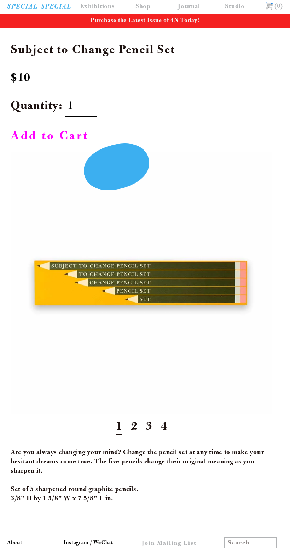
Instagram (77, 543)
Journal (189, 7)
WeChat (103, 543)
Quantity (35, 107)
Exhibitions (97, 7)
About (14, 543)
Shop (143, 7)
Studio (234, 7)
